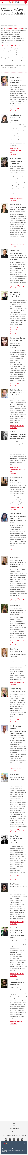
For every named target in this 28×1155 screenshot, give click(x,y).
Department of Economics (17, 682)
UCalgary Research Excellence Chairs (11, 46)
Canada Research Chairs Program (13, 28)
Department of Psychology (17, 244)
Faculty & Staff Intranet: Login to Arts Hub (14, 1135)
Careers (14, 1132)
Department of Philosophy (17, 109)
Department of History (16, 768)
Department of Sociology (16, 198)
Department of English (16, 1021)
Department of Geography (17, 426)
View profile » (13, 111)
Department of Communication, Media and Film (17, 150)
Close (24, 1145)
